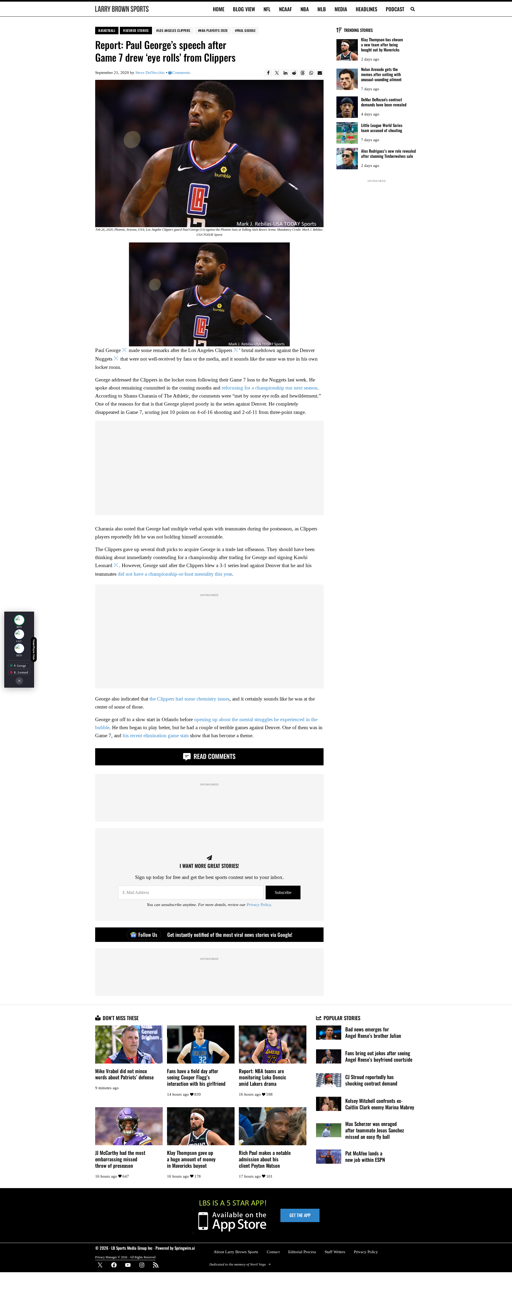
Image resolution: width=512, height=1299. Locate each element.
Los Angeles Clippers (174, 30)
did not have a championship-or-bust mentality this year (175, 574)
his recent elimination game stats (156, 735)
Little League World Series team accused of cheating (381, 128)
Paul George (246, 30)
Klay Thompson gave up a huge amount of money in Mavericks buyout (191, 1159)
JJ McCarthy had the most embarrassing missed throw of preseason (120, 1159)
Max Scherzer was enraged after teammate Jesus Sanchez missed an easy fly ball (374, 1130)
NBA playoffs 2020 (214, 30)
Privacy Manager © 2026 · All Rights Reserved (125, 1257)
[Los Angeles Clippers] (19, 634)
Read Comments (214, 756)
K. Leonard (21, 672)
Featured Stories (136, 30)
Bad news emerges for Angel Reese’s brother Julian (373, 1032)
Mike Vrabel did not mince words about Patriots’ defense (124, 1074)
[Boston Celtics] (19, 620)
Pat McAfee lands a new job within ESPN (365, 1156)
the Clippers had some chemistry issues (189, 699)
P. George (20, 665)
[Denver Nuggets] (19, 648)
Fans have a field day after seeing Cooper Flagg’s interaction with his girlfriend (196, 1077)
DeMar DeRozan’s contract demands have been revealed (383, 102)
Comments (181, 72)
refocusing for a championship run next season (269, 388)
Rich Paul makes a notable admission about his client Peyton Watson (265, 1159)
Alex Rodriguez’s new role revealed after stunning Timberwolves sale (388, 153)
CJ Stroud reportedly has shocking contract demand (371, 1080)
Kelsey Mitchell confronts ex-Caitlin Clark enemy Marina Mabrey (379, 1104)
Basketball (106, 30)
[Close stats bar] (19, 680)
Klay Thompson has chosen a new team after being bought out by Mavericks (382, 44)
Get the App (300, 1215)
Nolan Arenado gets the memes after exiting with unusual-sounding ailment (381, 74)
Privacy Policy (259, 905)
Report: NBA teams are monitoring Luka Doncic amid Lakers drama (262, 1077)
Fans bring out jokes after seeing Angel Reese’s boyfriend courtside (378, 1056)
